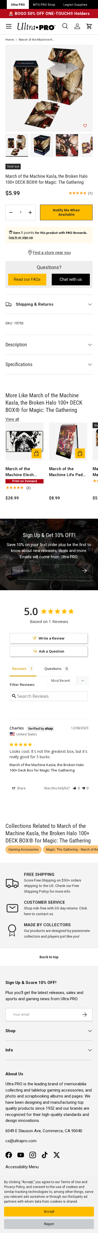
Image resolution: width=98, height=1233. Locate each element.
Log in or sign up (21, 237)
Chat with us (71, 279)
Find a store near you (52, 252)
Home (9, 39)
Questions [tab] (53, 668)
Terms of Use (71, 1182)
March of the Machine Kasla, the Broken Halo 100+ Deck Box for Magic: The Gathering (47, 767)
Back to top (49, 957)
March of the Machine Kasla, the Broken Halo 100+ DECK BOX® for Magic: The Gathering (37, 39)
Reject (49, 1224)
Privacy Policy (14, 1187)
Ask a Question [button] (51, 651)
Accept (49, 1211)
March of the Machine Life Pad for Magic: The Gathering (66, 472)
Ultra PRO (18, 5)
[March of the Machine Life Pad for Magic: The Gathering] (68, 441)
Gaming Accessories (23, 849)
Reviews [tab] (19, 668)
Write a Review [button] (52, 638)
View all (12, 419)
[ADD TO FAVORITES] (85, 125)
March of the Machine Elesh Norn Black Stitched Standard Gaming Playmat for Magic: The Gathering (24, 472)
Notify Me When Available (66, 212)
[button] (89, 26)
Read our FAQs (30, 280)
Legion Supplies (75, 5)
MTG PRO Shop (44, 5)
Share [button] (21, 788)
